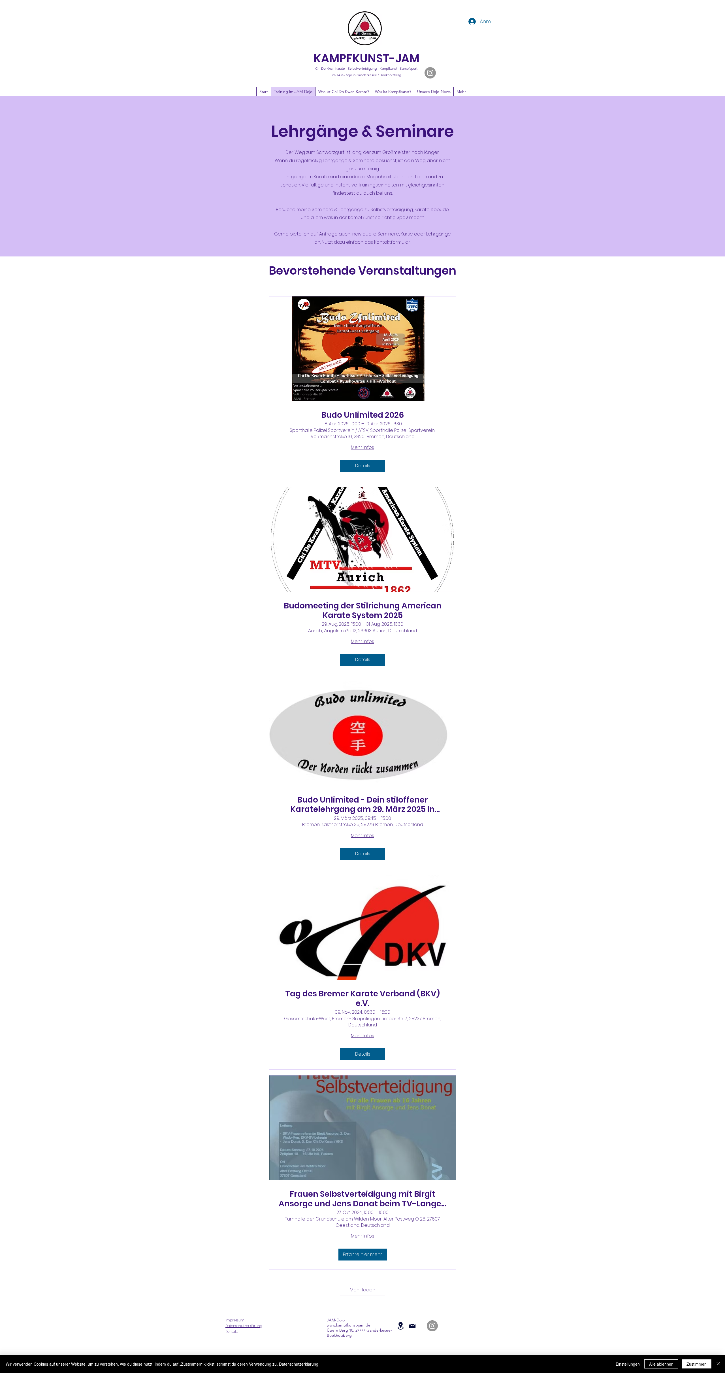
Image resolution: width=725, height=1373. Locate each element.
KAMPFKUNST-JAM (366, 58)
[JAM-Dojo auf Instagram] (430, 72)
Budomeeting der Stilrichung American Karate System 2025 (363, 610)
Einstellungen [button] (628, 1364)
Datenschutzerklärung (243, 1325)
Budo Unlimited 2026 (362, 415)
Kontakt (231, 1331)
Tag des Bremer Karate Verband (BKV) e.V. (362, 998)
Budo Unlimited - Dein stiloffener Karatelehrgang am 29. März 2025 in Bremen (362, 804)
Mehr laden (362, 1290)
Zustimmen (696, 1364)
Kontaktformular (392, 242)
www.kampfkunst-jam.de (348, 1325)
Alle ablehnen (661, 1364)
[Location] (400, 1325)
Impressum (234, 1320)
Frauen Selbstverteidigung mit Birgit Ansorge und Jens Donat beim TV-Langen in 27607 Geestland (363, 1198)
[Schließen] (718, 1363)
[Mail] (412, 1326)
